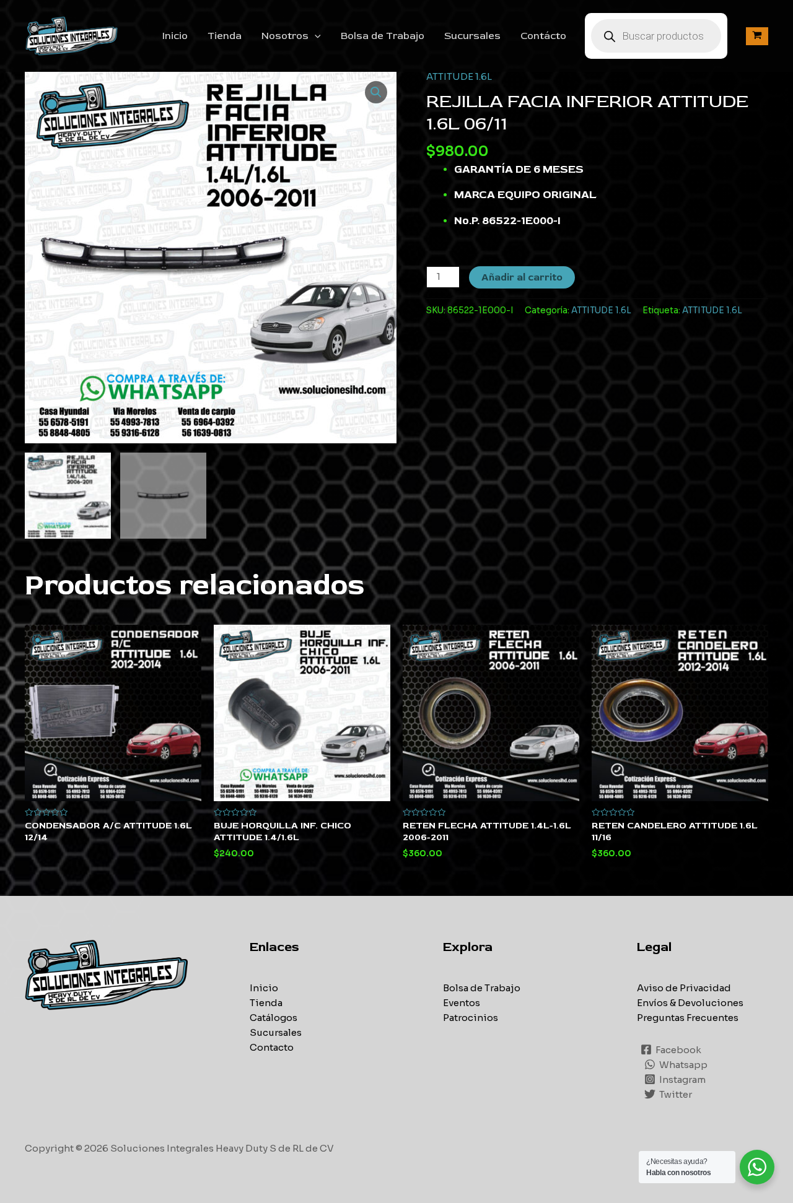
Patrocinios (470, 1017)
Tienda (225, 36)
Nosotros (285, 36)
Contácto (543, 36)
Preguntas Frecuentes (687, 1017)
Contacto (272, 1047)
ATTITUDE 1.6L (459, 76)
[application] (315, 36)
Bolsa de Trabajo (382, 36)
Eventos (461, 1003)
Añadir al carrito (522, 277)
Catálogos (273, 1017)
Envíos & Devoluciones (690, 1003)
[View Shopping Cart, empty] (757, 36)
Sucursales (472, 36)
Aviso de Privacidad (684, 988)
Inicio (175, 36)
